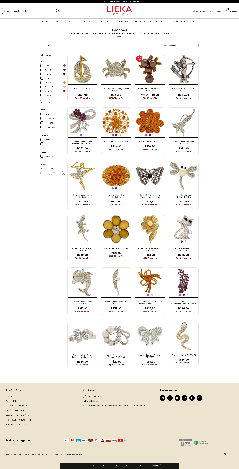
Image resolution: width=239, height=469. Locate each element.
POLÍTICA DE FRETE (15, 410)
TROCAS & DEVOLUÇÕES (17, 415)
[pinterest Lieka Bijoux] (22, 2)
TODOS (46, 22)
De (41, 169)
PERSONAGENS (178, 22)
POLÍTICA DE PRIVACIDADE (18, 420)
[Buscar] (57, 11)
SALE (194, 22)
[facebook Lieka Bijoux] (7, 2)
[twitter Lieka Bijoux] (19, 2)
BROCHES (123, 22)
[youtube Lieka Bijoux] (11, 2)
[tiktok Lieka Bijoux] (15, 2)
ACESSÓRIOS (157, 22)
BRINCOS (73, 22)
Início (42, 45)
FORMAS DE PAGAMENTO (18, 406)
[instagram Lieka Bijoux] (4, 2)
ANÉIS (59, 22)
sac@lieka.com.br (94, 401)
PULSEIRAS (106, 22)
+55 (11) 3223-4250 (94, 396)
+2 (84, 135)
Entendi (156, 466)
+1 (153, 135)
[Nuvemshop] (225, 454)
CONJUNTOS (139, 22)
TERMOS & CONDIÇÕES (17, 425)
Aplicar (63, 173)
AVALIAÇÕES (12, 401)
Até (52, 169)
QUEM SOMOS (12, 396)
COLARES (89, 22)
